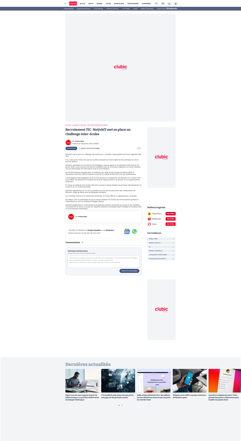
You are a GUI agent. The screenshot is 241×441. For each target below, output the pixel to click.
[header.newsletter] (163, 3)
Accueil (68, 125)
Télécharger (132, 3)
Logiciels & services (83, 8)
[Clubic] (73, 3)
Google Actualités (94, 230)
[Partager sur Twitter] (236, 431)
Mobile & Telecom (113, 8)
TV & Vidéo (126, 8)
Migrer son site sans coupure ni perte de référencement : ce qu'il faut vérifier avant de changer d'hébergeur (82, 397)
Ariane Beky (79, 141)
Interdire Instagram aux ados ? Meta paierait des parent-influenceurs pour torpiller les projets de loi (224, 397)
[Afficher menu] (65, 3)
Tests (90, 3)
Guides (99, 3)
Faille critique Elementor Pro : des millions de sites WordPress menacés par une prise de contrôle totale (153, 397)
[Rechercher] (156, 3)
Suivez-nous (71, 148)
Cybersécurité (68, 8)
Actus (82, 3)
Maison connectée (147, 8)
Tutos (108, 3)
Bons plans (119, 3)
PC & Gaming (98, 8)
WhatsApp (110, 230)
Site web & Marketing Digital (97, 125)
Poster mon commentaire (129, 271)
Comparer (146, 3)
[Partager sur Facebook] (236, 424)
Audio (135, 8)
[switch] (169, 4)
